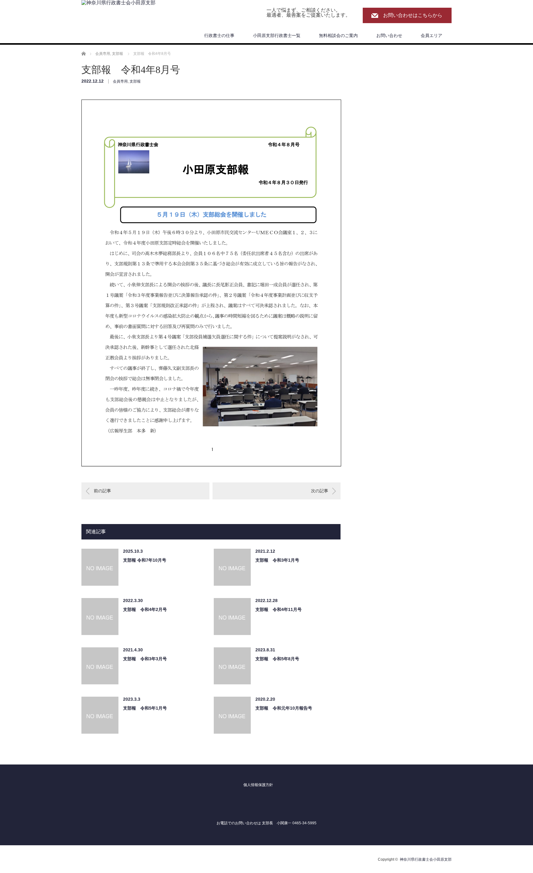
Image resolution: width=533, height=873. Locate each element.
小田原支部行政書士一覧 (276, 35)
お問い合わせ (389, 35)
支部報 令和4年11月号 (278, 609)
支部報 (135, 81)
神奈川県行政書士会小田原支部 (426, 859)
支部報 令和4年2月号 (145, 609)
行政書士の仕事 (219, 35)
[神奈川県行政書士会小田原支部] (118, 3)
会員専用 (120, 81)
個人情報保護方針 (258, 785)
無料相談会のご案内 (338, 35)
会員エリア (431, 35)
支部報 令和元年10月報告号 (283, 708)
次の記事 (319, 490)
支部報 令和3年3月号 (145, 658)
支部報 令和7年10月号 (144, 560)
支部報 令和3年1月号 (277, 560)
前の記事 (102, 490)
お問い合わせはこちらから (412, 15)
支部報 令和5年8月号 (277, 658)
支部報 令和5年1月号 (145, 708)
